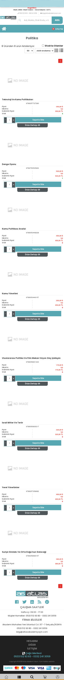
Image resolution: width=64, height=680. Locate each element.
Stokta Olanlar (54, 45)
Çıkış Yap (59, 29)
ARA (57, 20)
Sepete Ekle (38, 119)
